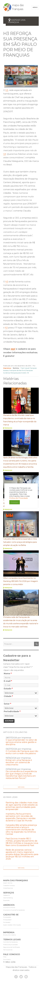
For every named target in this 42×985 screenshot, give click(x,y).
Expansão (6, 900)
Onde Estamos (8, 888)
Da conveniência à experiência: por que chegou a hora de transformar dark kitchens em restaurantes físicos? (21, 774)
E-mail (8, 681)
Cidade (8, 696)
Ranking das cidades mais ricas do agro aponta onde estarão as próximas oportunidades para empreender (22, 806)
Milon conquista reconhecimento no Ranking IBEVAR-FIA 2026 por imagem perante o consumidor (20, 581)
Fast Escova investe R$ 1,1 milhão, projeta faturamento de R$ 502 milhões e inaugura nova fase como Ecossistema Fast (22, 842)
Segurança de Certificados (11, 947)
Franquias (8, 428)
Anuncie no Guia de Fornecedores (14, 910)
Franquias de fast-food (17, 370)
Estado (8, 688)
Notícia (16, 368)
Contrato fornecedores (10, 942)
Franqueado (7, 917)
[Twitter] (21, 976)
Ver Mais (21, 787)
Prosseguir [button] (14, 502)
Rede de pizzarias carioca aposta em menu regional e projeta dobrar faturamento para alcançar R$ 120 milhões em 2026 (22, 854)
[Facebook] (16, 976)
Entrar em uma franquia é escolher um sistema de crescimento (19, 762)
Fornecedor (6, 922)
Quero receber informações (12, 925)
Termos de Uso (7, 950)
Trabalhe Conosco (9, 885)
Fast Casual (25, 368)
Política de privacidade (10, 944)
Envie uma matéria (9, 935)
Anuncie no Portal (9, 907)
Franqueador (7, 920)
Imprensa (7, 368)
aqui (13, 349)
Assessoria (6, 895)
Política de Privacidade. (18, 498)
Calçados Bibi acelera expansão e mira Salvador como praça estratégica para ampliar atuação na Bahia (20, 542)
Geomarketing (8, 898)
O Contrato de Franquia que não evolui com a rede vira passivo (22, 752)
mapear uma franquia (16, 21)
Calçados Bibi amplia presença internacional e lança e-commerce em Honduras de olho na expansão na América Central (21, 829)
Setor (7, 704)
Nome (8, 673)
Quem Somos (7, 883)
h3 (6, 90)
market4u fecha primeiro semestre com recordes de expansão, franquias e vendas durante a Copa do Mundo (21, 817)
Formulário (7, 959)
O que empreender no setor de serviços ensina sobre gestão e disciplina (21, 742)
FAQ (4, 957)
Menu (35, 7)
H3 (28, 373)
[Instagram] (26, 976)
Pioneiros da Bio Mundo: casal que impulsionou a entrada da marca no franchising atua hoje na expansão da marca (19, 420)
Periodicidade (12, 711)
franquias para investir (18, 373)
